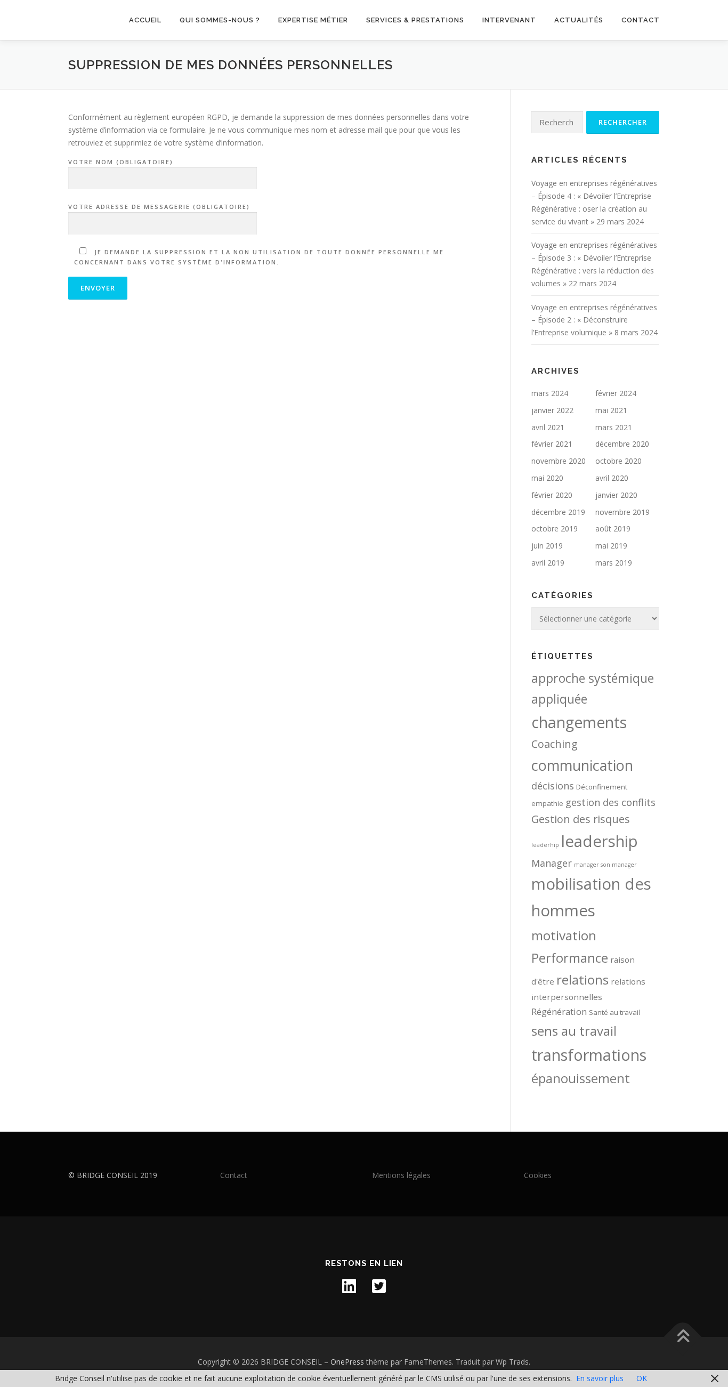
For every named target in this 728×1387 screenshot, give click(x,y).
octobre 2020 (618, 461)
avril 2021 (547, 427)
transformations (588, 1054)
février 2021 (551, 444)
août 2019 (612, 528)
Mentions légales (401, 1175)
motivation (563, 935)
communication (582, 765)
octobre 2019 (554, 528)
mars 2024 (549, 393)
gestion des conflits (610, 802)
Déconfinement (601, 787)
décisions (552, 785)
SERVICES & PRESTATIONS (415, 20)
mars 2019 (613, 563)
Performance (569, 957)
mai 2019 (611, 546)
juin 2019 (547, 546)
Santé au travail (614, 1012)
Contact (640, 20)
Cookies (538, 1175)
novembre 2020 (558, 461)
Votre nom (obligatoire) (120, 162)
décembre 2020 (622, 444)
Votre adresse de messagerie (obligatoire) (159, 207)
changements (579, 722)
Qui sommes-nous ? (220, 20)
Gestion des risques (580, 819)
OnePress (347, 1362)
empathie (547, 803)
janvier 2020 (616, 495)
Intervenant (509, 20)
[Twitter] (379, 1286)
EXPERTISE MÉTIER (313, 20)
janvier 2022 (552, 410)
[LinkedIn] (349, 1286)
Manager (551, 863)
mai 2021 (611, 410)
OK (641, 1378)
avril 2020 (611, 478)
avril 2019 (547, 563)
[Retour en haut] (683, 1337)
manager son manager (605, 864)
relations (582, 979)
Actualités (578, 20)
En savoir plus (600, 1378)
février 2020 (551, 495)
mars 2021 (613, 427)
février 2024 (615, 393)
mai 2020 (547, 478)
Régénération (559, 1011)
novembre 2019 (622, 512)
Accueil (145, 20)
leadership (599, 841)
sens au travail (574, 1030)
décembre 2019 (558, 512)
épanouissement (580, 1078)
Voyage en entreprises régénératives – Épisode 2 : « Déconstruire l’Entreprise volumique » (594, 320)
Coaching (554, 744)
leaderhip (545, 845)
